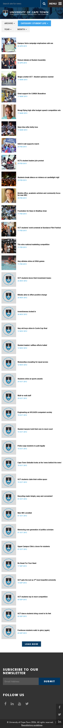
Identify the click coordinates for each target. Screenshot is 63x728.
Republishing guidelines (31, 725)
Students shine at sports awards (30, 379)
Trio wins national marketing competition (34, 244)
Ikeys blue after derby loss (28, 127)
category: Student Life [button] (34, 23)
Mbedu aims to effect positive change (32, 295)
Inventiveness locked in (27, 312)
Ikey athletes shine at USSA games (31, 261)
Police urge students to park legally (31, 446)
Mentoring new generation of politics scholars (35, 530)
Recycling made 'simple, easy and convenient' (35, 496)
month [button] (21, 29)
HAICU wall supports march (28, 144)
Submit (49, 681)
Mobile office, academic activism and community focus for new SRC (39, 194)
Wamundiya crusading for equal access (33, 362)
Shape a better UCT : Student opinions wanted (35, 77)
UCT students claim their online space (32, 479)
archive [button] (8, 23)
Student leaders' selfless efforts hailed (32, 345)
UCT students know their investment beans (34, 278)
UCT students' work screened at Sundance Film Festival (39, 228)
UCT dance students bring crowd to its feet (34, 614)
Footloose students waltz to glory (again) (34, 630)
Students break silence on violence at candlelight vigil (38, 177)
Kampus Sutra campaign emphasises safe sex (35, 43)
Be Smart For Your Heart (27, 563)
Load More (31, 644)
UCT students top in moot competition (33, 597)
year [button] (7, 29)
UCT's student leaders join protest (31, 161)
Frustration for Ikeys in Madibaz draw (32, 211)
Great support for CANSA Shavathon (32, 94)
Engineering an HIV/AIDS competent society (35, 412)
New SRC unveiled (25, 513)
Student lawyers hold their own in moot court (35, 429)
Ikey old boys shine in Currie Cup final (32, 328)
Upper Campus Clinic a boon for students (34, 546)
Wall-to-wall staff (24, 396)
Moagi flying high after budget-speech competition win (39, 110)
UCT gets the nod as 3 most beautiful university (37, 580)
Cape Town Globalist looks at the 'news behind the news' (40, 463)
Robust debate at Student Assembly (32, 60)
